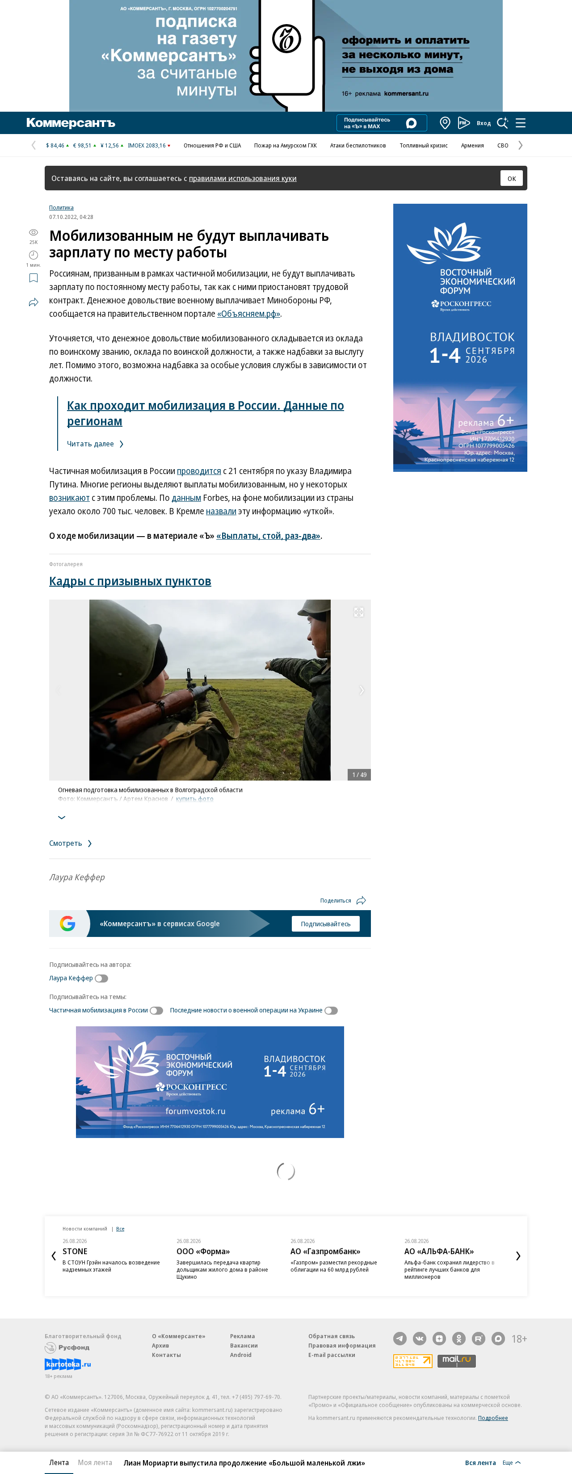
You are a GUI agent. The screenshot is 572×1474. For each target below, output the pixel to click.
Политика (61, 207)
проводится (199, 471)
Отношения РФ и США (212, 145)
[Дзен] (439, 1338)
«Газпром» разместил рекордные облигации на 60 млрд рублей (333, 1265)
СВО (503, 145)
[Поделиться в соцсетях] (33, 302)
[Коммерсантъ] (71, 123)
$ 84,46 (55, 145)
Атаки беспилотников (358, 145)
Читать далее (91, 443)
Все (120, 1228)
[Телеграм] (400, 1338)
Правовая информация (342, 1345)
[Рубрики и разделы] (520, 123)
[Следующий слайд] (518, 1256)
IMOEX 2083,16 (147, 145)
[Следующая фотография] (362, 690)
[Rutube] (478, 1338)
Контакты (166, 1355)
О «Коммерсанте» (179, 1336)
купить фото (195, 798)
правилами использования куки (243, 178)
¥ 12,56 (110, 145)
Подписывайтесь (326, 923)
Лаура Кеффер (71, 977)
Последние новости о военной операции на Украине (246, 1009)
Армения (472, 145)
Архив (160, 1345)
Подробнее (493, 1418)
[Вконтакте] (419, 1338)
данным (186, 498)
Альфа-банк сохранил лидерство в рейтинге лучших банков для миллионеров (449, 1269)
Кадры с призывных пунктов (130, 580)
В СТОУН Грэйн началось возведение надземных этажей (111, 1265)
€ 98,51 (82, 145)
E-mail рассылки (331, 1355)
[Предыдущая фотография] (58, 690)
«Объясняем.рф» (248, 313)
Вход (484, 123)
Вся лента (480, 1462)
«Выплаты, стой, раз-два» (268, 536)
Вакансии (244, 1345)
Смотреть (66, 843)
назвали (221, 511)
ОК (512, 178)
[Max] (498, 1338)
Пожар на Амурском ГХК (285, 145)
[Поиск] (502, 123)
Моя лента (95, 1462)
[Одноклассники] (459, 1338)
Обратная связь (331, 1336)
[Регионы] (445, 123)
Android (241, 1355)
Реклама (242, 1336)
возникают (69, 498)
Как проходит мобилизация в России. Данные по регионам (205, 413)
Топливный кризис (424, 145)
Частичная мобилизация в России (98, 1009)
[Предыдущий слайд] (54, 1256)
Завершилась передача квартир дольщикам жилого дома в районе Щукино (222, 1269)
